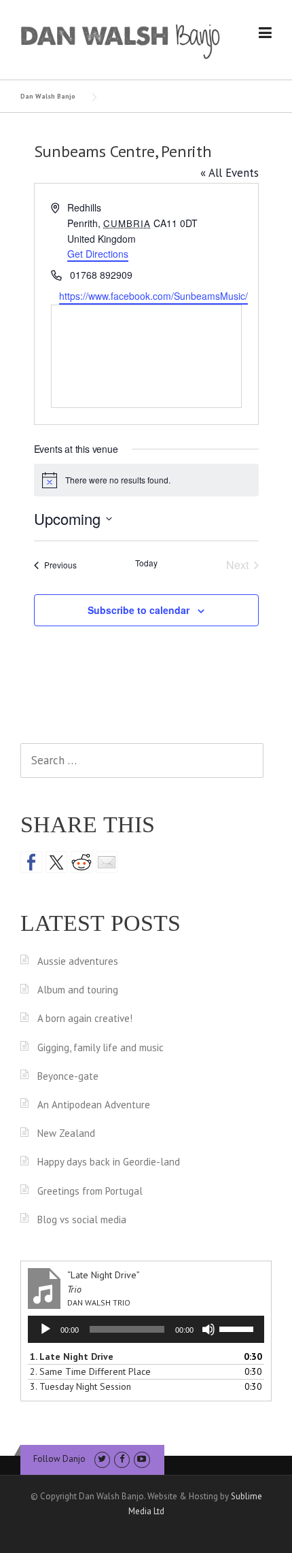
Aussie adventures (77, 961)
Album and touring (77, 989)
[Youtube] (141, 1459)
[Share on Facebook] (31, 862)
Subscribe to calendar (138, 610)
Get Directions (97, 253)
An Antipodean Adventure (93, 1104)
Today (146, 563)
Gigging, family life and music (100, 1047)
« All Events (229, 172)
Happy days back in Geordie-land (108, 1161)
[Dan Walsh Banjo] (120, 40)
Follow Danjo (59, 1459)
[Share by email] (106, 862)
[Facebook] (122, 1459)
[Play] (45, 1329)
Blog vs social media (81, 1219)
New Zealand (66, 1133)
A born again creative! (84, 1018)
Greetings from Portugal (90, 1190)
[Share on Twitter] (56, 862)
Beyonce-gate (67, 1076)
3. (80, 1386)
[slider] (238, 1328)
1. (71, 1356)
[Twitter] (102, 1459)
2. (90, 1371)
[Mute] (208, 1329)
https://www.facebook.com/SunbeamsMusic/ (153, 296)
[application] (146, 1329)
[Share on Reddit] (81, 862)
